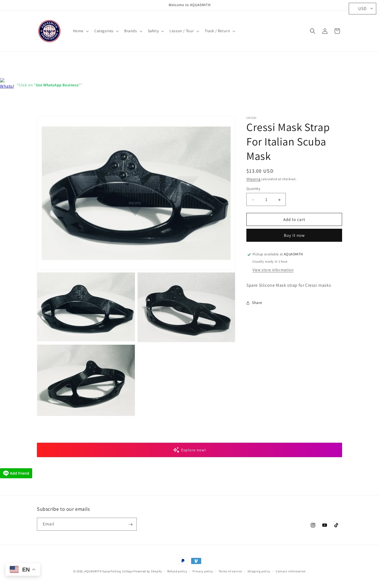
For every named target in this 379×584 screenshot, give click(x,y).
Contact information (291, 571)
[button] (80, 31)
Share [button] (257, 302)
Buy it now (294, 235)
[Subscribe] (130, 524)
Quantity (253, 189)
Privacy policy (203, 571)
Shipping (253, 179)
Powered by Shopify (147, 571)
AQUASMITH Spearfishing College (108, 571)
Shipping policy (259, 571)
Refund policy (177, 571)
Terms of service (230, 571)
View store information (273, 270)
